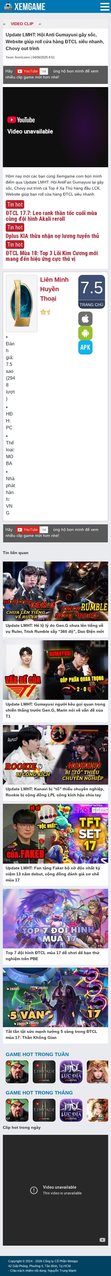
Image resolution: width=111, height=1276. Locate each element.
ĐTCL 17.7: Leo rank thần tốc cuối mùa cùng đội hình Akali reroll (51, 216)
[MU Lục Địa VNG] (71, 1072)
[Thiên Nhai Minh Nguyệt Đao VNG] (98, 1111)
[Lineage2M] (44, 1072)
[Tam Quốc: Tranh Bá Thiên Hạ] (17, 1072)
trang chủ (91, 304)
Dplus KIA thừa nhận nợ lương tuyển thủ (52, 236)
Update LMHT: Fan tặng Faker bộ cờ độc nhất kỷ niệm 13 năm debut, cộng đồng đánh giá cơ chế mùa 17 (53, 874)
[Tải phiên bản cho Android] (85, 333)
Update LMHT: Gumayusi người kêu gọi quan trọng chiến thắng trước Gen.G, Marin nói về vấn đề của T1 (55, 710)
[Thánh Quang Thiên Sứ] (98, 1072)
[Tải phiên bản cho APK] (85, 347)
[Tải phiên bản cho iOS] (85, 319)
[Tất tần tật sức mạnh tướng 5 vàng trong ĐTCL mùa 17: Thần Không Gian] (55, 998)
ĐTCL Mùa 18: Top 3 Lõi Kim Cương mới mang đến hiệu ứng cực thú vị (52, 256)
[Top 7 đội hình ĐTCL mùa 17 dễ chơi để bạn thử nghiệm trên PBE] (55, 919)
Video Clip (22, 23)
